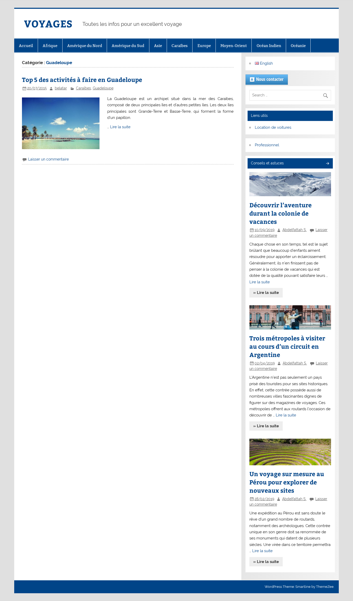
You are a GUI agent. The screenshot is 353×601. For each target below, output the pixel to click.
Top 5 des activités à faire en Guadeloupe (82, 79)
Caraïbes (180, 45)
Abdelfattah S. (294, 230)
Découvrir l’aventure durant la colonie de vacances (280, 213)
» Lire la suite (266, 292)
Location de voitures (273, 127)
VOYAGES (48, 23)
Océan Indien (269, 45)
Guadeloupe (103, 88)
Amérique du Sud (128, 45)
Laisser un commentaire (48, 159)
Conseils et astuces (267, 163)
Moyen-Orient (233, 45)
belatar (61, 88)
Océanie (298, 45)
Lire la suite (120, 127)
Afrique (50, 45)
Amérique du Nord (84, 45)
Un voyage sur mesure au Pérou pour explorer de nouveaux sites (286, 482)
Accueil (26, 45)
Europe (204, 45)
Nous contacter (269, 79)
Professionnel (267, 145)
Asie (158, 45)
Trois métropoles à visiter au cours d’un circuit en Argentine (287, 346)
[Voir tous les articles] (327, 164)
